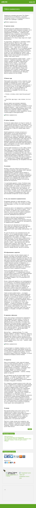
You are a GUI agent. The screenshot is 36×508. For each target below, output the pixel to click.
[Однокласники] (20, 456)
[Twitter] (7, 462)
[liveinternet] (17, 456)
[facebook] (8, 456)
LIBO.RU (4, 2)
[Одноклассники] (9, 462)
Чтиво (29, 429)
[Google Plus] (14, 462)
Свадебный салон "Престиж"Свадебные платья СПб (25, 475)
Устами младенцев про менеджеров (14, 437)
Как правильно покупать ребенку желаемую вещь (18, 438)
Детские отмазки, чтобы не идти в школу (16, 439)
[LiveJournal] (13, 462)
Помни (6, 441)
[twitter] (11, 456)
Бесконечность (9, 436)
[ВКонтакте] (5, 462)
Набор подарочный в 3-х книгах (12, 474)
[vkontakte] (5, 456)
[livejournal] (14, 456)
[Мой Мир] (11, 462)
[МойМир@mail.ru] (23, 456)
